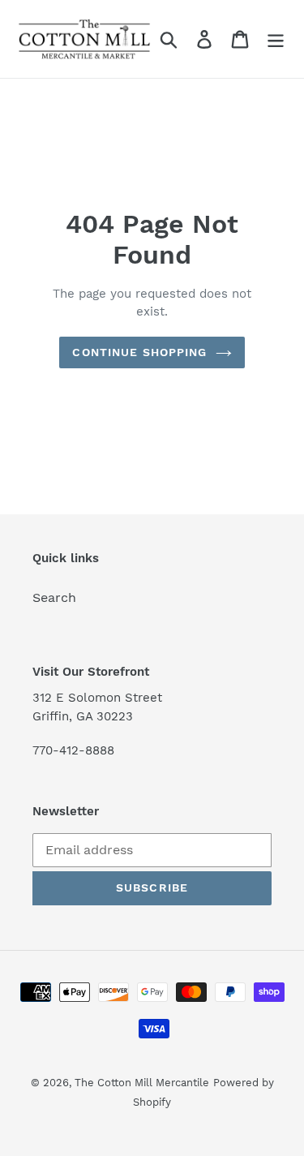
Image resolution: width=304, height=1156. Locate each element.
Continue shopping (139, 352)
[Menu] (275, 39)
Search (54, 597)
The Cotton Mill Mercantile (142, 1082)
